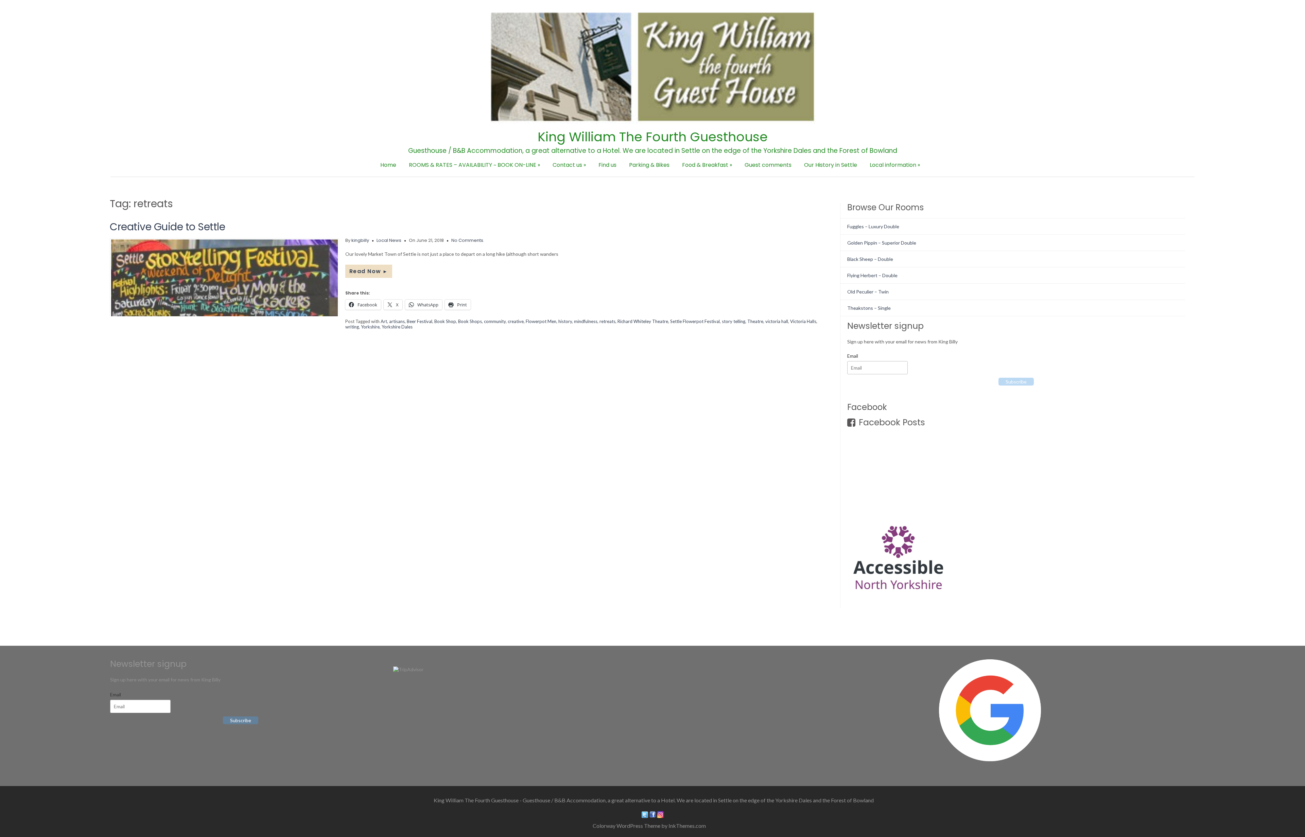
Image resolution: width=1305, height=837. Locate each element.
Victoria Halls (803, 321)
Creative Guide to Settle (167, 226)
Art (384, 321)
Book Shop (445, 321)
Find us (607, 165)
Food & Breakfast (707, 165)
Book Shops (470, 321)
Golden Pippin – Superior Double (881, 243)
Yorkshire (370, 327)
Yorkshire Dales (397, 327)
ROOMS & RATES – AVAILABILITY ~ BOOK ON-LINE (474, 165)
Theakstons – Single (869, 308)
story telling (733, 321)
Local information (895, 165)
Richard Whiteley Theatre (642, 321)
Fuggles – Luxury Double (873, 226)
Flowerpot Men (541, 321)
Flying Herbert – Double (872, 275)
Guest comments (768, 165)
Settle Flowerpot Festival (695, 321)
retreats (607, 321)
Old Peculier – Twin (868, 292)
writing (352, 327)
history (565, 321)
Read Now (368, 271)
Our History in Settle (830, 165)
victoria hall (776, 321)
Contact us (569, 165)
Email (852, 356)
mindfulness (585, 321)
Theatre (755, 321)
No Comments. (467, 240)
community (495, 321)
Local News (389, 240)
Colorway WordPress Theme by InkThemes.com (649, 825)
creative (516, 321)
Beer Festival (419, 321)
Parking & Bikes (649, 165)
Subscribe (1016, 382)
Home (388, 165)
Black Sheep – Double (870, 259)
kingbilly (360, 240)
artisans (397, 321)
